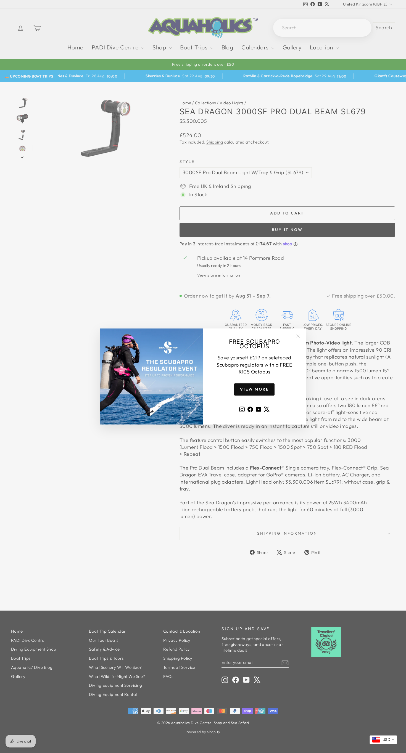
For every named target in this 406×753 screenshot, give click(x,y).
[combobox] (383, 739)
